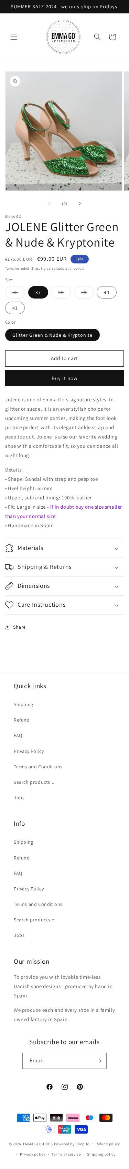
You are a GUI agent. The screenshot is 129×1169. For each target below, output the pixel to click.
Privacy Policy (29, 751)
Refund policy (108, 1143)
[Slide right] (79, 203)
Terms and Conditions (38, 767)
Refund (22, 720)
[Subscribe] (98, 1061)
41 (15, 308)
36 (18, 294)
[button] (13, 36)
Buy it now (65, 378)
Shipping (38, 268)
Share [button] (19, 627)
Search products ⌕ (34, 782)
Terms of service (66, 1154)
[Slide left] (49, 203)
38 (64, 294)
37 (38, 292)
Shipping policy (101, 1154)
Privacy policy (32, 1154)
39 (87, 294)
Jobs (19, 797)
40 (106, 292)
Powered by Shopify (71, 1143)
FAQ (18, 735)
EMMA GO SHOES (38, 1143)
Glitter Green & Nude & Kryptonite (52, 335)
